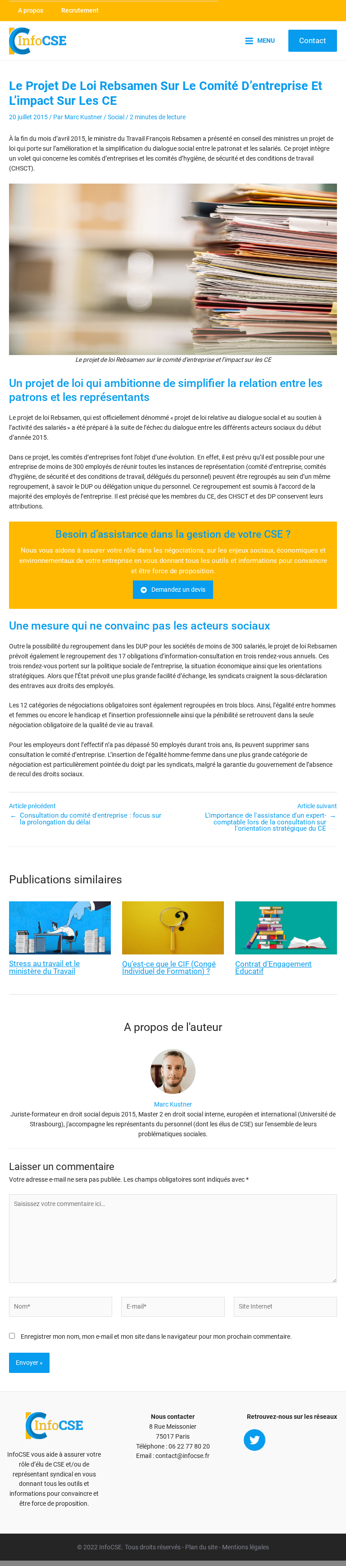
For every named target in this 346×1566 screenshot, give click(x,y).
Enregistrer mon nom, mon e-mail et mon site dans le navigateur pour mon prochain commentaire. (156, 1336)
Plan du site (201, 1547)
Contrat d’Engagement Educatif (273, 968)
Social (116, 117)
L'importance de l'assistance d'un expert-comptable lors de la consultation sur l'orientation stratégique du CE (265, 822)
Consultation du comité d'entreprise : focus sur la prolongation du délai (90, 818)
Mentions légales (245, 1547)
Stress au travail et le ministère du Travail (44, 967)
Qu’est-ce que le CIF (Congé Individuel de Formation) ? (169, 968)
